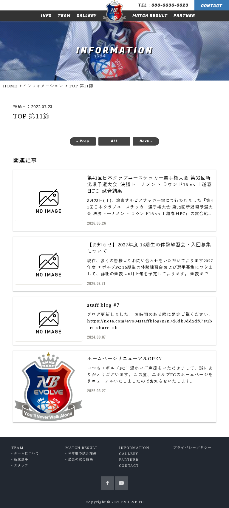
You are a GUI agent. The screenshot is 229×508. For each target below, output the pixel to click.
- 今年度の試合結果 (81, 453)
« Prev (82, 141)
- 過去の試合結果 (79, 459)
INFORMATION (134, 447)
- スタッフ (19, 465)
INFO (46, 16)
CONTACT (211, 6)
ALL (114, 141)
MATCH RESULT (150, 16)
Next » (146, 141)
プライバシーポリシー (192, 447)
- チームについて (25, 453)
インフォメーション (43, 86)
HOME (10, 86)
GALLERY (87, 16)
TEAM (64, 16)
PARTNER (184, 16)
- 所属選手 (19, 459)
